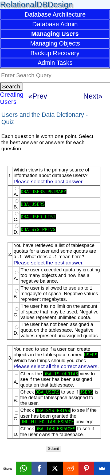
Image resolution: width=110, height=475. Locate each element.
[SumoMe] (102, 468)
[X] (55, 468)
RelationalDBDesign (36, 4)
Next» (93, 96)
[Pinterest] (86, 468)
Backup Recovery (55, 53)
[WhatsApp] (24, 468)
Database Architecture (55, 14)
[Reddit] (70, 468)
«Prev (37, 96)
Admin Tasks (55, 62)
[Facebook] (39, 468)
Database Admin (55, 24)
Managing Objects (55, 43)
